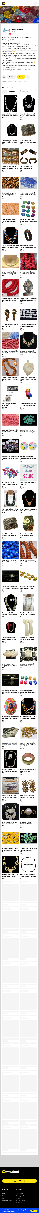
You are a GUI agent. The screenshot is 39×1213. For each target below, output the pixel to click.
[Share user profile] (4, 70)
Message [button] (11, 70)
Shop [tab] (4, 75)
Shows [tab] (10, 75)
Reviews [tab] (18, 75)
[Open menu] (35, 3)
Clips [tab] (25, 75)
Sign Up (34, 1210)
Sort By (11, 84)
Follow (21, 70)
